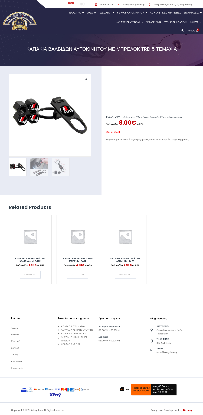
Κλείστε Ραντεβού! (128, 22)
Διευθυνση (163, 326)
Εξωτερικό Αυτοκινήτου (171, 117)
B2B (71, 3)
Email (160, 348)
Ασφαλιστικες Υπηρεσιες (165, 12)
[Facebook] (82, 4)
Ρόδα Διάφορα (142, 117)
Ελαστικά (75, 12)
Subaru (91, 12)
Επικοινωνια (153, 22)
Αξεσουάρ (105, 12)
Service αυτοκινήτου (130, 12)
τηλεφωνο (163, 339)
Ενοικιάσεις (191, 12)
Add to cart (30, 274)
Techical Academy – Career (181, 22)
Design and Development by (171, 410)
